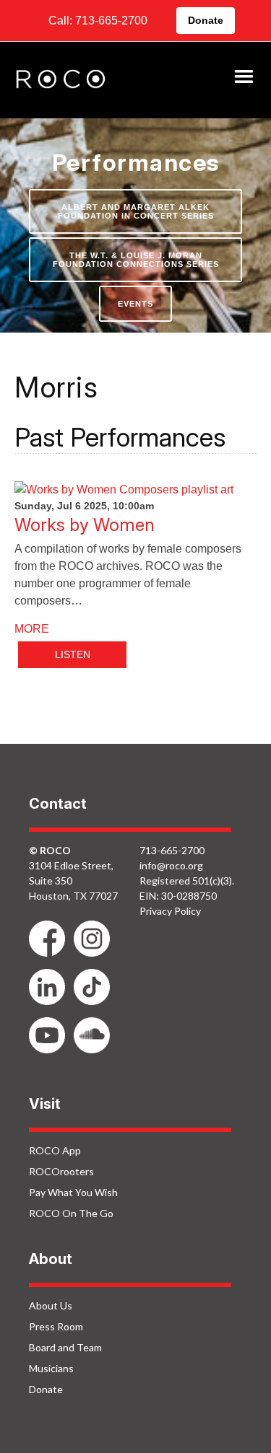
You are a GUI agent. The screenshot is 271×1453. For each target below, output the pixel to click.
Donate (205, 20)
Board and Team (65, 1347)
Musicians (51, 1368)
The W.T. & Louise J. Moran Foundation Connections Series (136, 259)
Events (135, 303)
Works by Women (84, 524)
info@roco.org (171, 865)
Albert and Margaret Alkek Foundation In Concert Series (136, 211)
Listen (72, 654)
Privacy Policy (170, 911)
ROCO (60, 80)
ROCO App (55, 1150)
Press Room (56, 1326)
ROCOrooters (61, 1171)
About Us (50, 1305)
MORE (31, 629)
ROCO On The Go (71, 1213)
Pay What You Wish (73, 1192)
